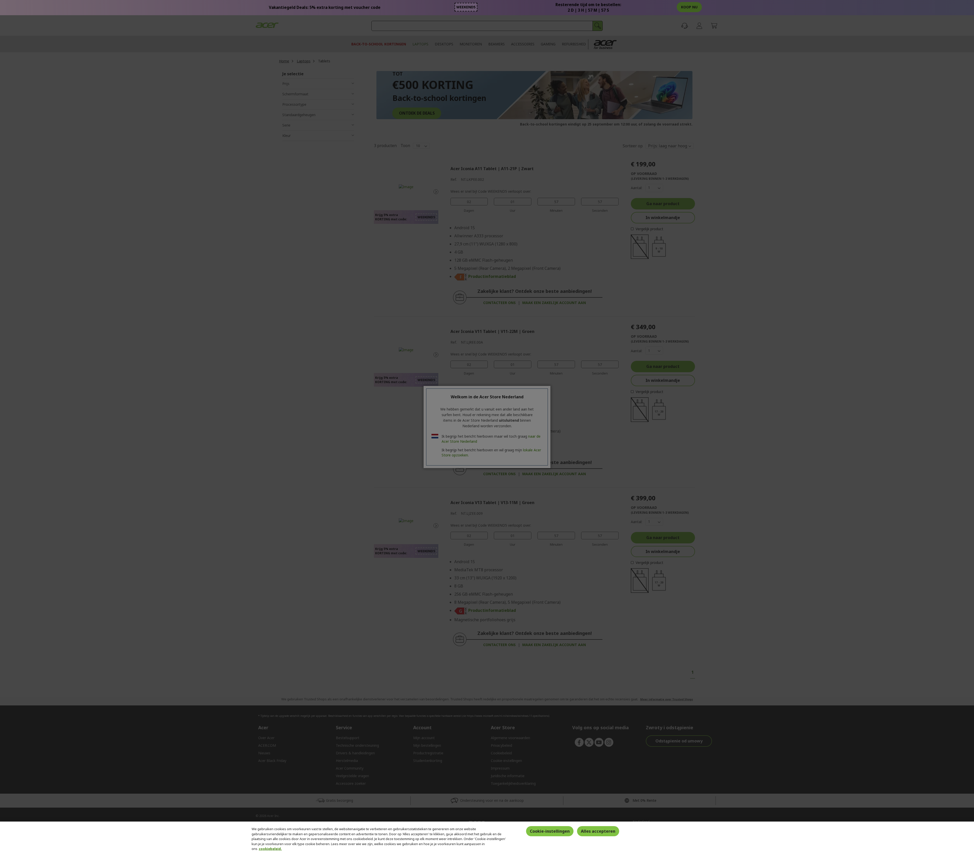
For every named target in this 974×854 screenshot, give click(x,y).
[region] (487, 838)
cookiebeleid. (270, 848)
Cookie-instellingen (550, 831)
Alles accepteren (598, 831)
